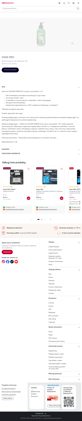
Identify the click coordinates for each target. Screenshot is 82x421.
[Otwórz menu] (78, 3)
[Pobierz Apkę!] (59, 3)
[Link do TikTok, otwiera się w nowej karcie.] (12, 261)
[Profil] (64, 3)
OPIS (3, 87)
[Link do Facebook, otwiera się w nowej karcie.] (7, 261)
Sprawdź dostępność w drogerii (14, 209)
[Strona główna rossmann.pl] (7, 3)
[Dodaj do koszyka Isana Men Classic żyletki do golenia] (28, 198)
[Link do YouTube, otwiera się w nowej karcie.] (16, 261)
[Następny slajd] (50, 219)
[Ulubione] (68, 3)
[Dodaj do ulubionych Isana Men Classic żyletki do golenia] (28, 169)
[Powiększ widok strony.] (45, 414)
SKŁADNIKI (5, 149)
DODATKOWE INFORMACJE (11, 153)
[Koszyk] (73, 3)
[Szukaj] (78, 8)
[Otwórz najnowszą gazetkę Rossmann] (36, 394)
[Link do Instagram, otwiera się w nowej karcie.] (3, 261)
